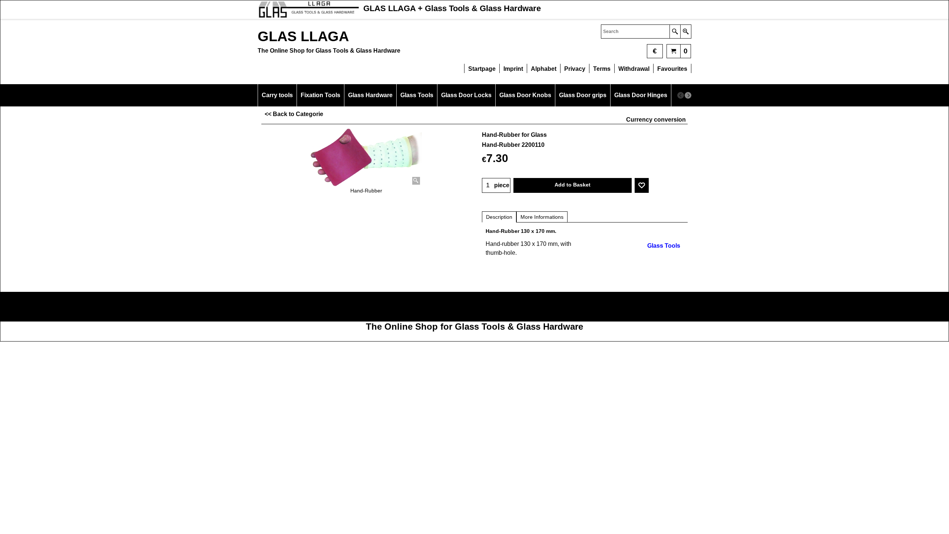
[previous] (680, 95)
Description (499, 217)
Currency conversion (656, 119)
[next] (688, 95)
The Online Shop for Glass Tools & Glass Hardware (474, 327)
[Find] (674, 31)
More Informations (541, 217)
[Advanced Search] (685, 31)
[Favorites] (642, 185)
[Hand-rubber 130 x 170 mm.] (366, 157)
